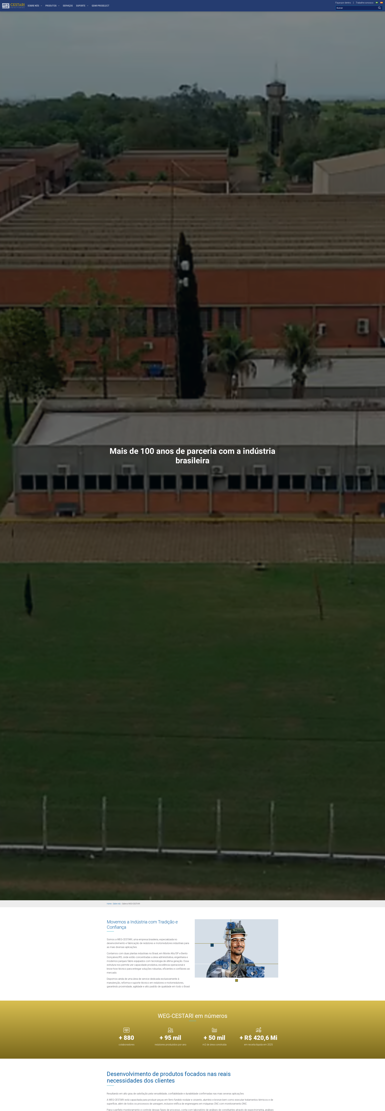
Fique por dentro (343, 3)
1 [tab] (236, 980)
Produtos (51, 6)
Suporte (80, 6)
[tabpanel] (236, 948)
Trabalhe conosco (364, 3)
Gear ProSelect (100, 6)
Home (109, 904)
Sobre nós (33, 6)
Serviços (68, 6)
